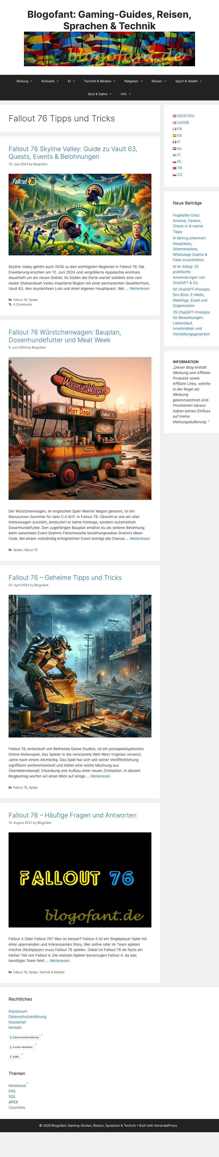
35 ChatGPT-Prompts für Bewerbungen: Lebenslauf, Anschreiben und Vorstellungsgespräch (191, 323)
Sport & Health (186, 81)
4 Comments (22, 304)
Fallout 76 (20, 300)
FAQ (12, 1091)
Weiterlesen (140, 288)
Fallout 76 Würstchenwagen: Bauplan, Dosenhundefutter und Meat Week (65, 336)
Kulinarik (48, 81)
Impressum (18, 1011)
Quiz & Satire (98, 94)
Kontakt (15, 1027)
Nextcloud (17, 1085)
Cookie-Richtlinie (23, 1047)
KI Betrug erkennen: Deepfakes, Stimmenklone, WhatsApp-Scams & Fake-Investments (190, 249)
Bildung (22, 81)
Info (124, 94)
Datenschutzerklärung (27, 1016)
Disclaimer (17, 1022)
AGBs (16, 1056)
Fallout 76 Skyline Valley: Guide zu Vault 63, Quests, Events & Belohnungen (73, 152)
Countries (17, 1107)
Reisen (157, 81)
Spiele (33, 300)
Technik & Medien (97, 81)
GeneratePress (165, 1125)
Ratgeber (131, 81)
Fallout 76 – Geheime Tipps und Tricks (65, 577)
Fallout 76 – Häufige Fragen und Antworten (72, 815)
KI (69, 81)
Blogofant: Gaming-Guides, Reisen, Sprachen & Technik (109, 20)
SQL (12, 1096)
